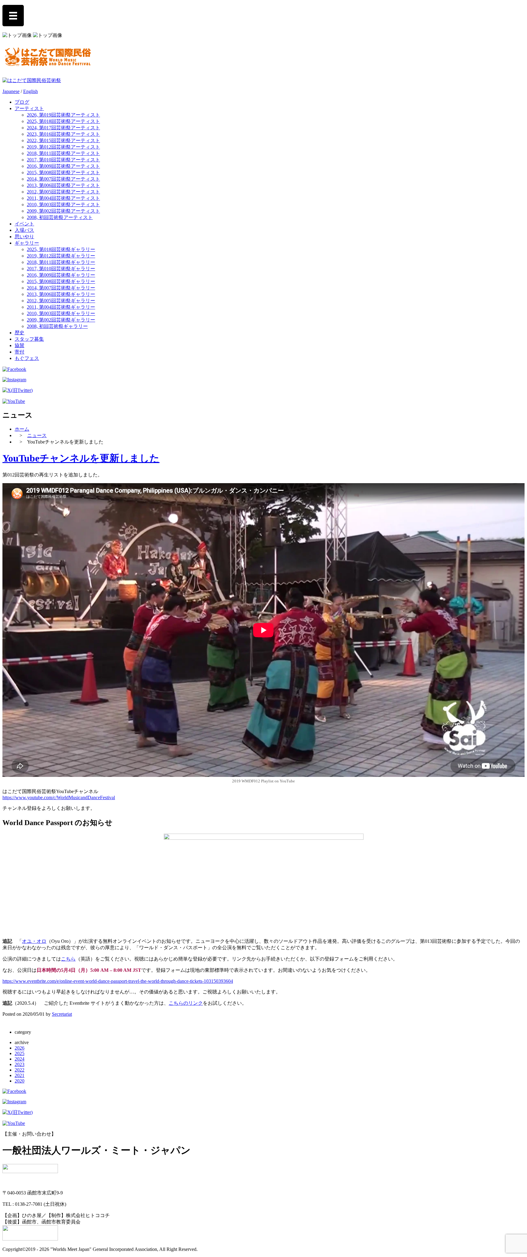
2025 (19, 1053)
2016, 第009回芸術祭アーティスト (63, 166)
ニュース (37, 435)
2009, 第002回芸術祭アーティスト (63, 211)
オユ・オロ (34, 941)
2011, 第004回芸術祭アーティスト (63, 198)
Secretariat (62, 1014)
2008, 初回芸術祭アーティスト (60, 217)
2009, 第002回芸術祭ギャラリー (61, 319)
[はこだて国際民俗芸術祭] (47, 64)
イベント (24, 223)
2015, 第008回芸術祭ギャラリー (61, 281)
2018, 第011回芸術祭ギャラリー (61, 262)
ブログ (22, 102)
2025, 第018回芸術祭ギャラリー (61, 249)
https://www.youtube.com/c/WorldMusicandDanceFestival (58, 797)
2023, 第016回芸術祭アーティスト (63, 134)
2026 (19, 1047)
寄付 (19, 351)
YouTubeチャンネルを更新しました (81, 458)
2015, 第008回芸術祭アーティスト (63, 172)
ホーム (22, 429)
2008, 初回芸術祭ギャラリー (57, 326)
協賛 (19, 345)
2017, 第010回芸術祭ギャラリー (61, 268)
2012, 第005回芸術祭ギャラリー (61, 300)
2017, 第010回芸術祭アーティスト (63, 159)
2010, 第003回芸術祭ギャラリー (61, 313)
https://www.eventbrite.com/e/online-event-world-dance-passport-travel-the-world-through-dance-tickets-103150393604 (117, 981)
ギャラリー (27, 243)
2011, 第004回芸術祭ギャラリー (61, 307)
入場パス (24, 230)
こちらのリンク (186, 1003)
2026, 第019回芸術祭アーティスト (63, 114)
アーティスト (29, 108)
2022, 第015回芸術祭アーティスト (63, 140)
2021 (19, 1075)
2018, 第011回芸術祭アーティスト (63, 153)
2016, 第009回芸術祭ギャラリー (61, 275)
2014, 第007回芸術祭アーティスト (63, 178)
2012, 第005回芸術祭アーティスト (63, 191)
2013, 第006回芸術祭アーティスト (63, 185)
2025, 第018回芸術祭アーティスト (63, 121)
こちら (68, 958)
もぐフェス (27, 358)
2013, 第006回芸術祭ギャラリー (61, 294)
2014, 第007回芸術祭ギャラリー (61, 287)
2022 (19, 1069)
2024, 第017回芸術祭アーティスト (63, 127)
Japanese (11, 91)
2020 (19, 1080)
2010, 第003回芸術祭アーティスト (63, 204)
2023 (19, 1064)
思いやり (24, 236)
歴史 (19, 332)
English (30, 91)
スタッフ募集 (29, 339)
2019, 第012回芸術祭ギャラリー (61, 255)
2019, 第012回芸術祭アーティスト (63, 146)
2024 (19, 1058)
